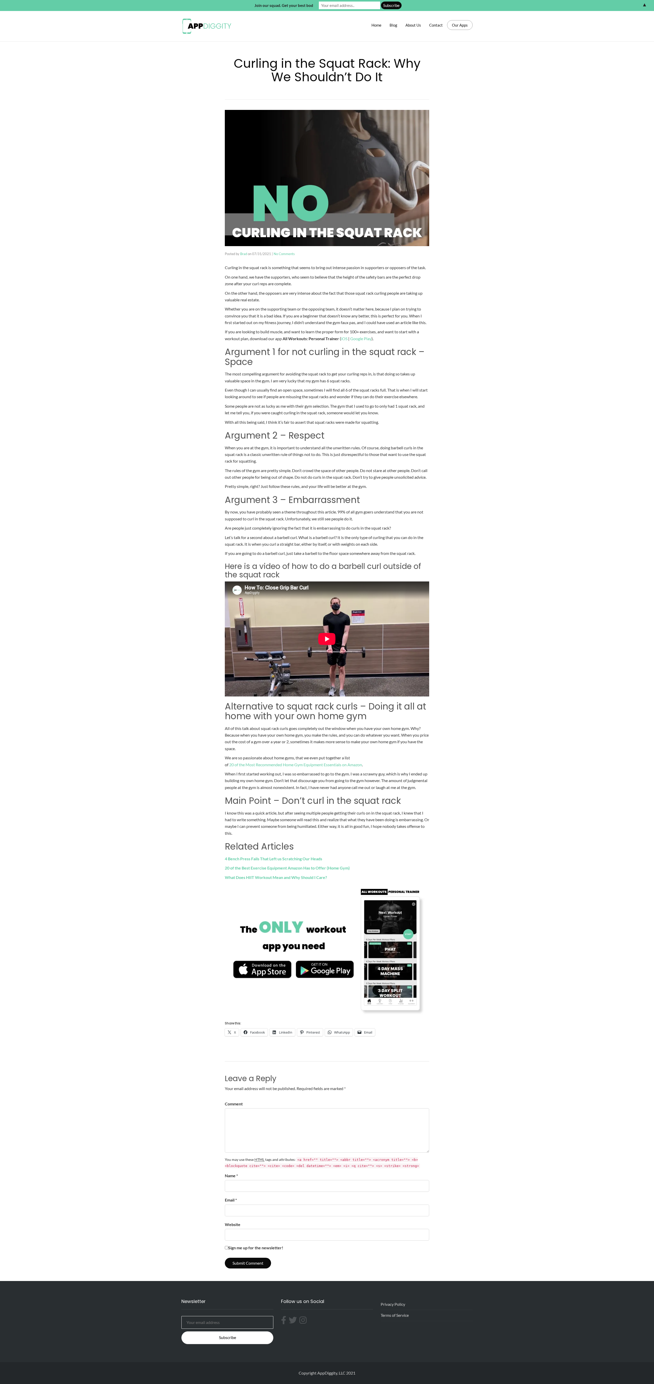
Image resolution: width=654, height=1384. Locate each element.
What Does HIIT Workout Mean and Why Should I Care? (276, 877)
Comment (234, 1103)
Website (232, 1224)
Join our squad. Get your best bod (283, 5)
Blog (393, 25)
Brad (243, 254)
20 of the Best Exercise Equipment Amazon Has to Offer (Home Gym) (287, 867)
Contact (436, 25)
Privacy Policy (393, 1304)
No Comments (284, 254)
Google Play (360, 338)
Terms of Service (395, 1315)
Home (376, 25)
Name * (231, 1175)
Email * (231, 1199)
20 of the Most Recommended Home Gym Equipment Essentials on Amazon (295, 764)
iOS (344, 338)
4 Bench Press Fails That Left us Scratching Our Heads (273, 858)
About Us (413, 25)
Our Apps (460, 25)
